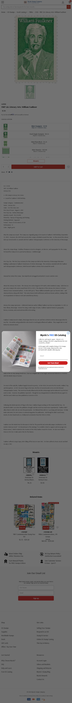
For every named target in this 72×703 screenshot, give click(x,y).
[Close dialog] (68, 333)
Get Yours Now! (53, 363)
